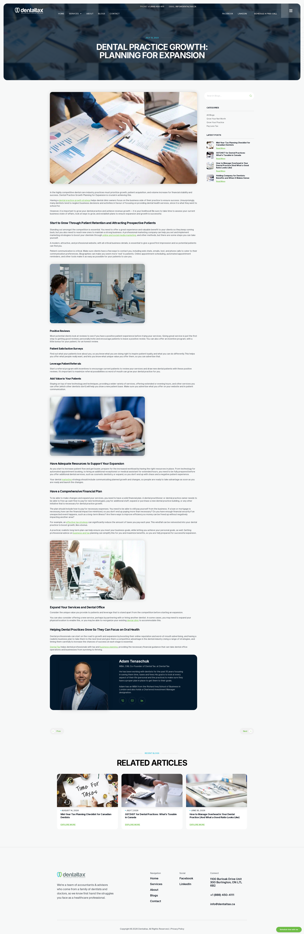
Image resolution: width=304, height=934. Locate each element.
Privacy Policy (177, 929)
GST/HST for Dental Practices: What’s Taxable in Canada (230, 154)
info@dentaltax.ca (186, 6)
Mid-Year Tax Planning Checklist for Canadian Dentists (233, 143)
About (89, 14)
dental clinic (133, 620)
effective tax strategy (77, 522)
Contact (115, 14)
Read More (220, 148)
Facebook (227, 14)
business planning (109, 647)
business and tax (81, 533)
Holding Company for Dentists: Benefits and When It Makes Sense (232, 176)
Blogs (101, 14)
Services (74, 14)
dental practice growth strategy (74, 200)
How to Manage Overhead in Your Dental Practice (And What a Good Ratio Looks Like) (232, 165)
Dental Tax (55, 647)
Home (61, 14)
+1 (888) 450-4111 (156, 6)
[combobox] (227, 96)
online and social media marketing (119, 235)
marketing (67, 479)
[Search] (252, 96)
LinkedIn (242, 14)
